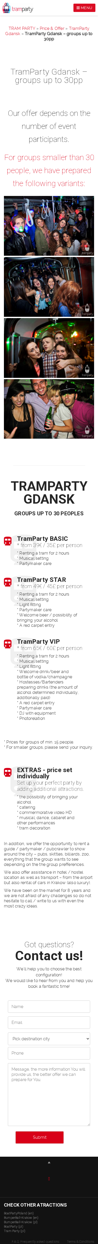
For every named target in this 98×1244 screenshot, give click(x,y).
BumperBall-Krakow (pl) (21, 1222)
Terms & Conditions (80, 1241)
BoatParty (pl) (13, 1226)
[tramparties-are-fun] (49, 348)
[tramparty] (49, 287)
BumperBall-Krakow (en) (21, 1218)
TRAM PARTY (22, 28)
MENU (86, 8)
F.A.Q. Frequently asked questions (35, 1241)
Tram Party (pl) (14, 1231)
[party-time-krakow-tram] (49, 409)
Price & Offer (52, 28)
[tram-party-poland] (49, 226)
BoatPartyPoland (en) (19, 1213)
